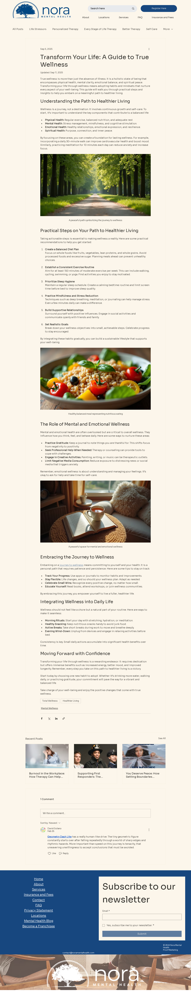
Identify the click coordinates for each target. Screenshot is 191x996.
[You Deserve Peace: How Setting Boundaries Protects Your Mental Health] (143, 756)
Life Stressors (37, 29)
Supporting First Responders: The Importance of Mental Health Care (93, 775)
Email (106, 911)
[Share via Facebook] (41, 718)
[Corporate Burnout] (47, 756)
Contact (38, 900)
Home (38, 879)
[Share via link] (63, 718)
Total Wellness (50, 700)
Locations (38, 915)
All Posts (18, 29)
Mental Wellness (49, 708)
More (166, 29)
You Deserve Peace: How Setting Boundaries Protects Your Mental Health (142, 775)
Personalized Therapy (65, 29)
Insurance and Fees (38, 894)
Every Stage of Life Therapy (100, 29)
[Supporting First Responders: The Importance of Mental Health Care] (95, 756)
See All (162, 738)
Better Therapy (131, 29)
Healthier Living (71, 700)
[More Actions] (149, 830)
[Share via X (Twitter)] (49, 718)
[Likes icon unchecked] (49, 853)
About (39, 884)
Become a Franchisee (38, 926)
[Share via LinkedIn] (56, 718)
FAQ (38, 905)
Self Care (151, 29)
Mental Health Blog (38, 921)
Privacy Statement (38, 910)
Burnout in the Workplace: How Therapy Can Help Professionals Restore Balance (47, 775)
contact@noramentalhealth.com (78, 952)
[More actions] (149, 49)
